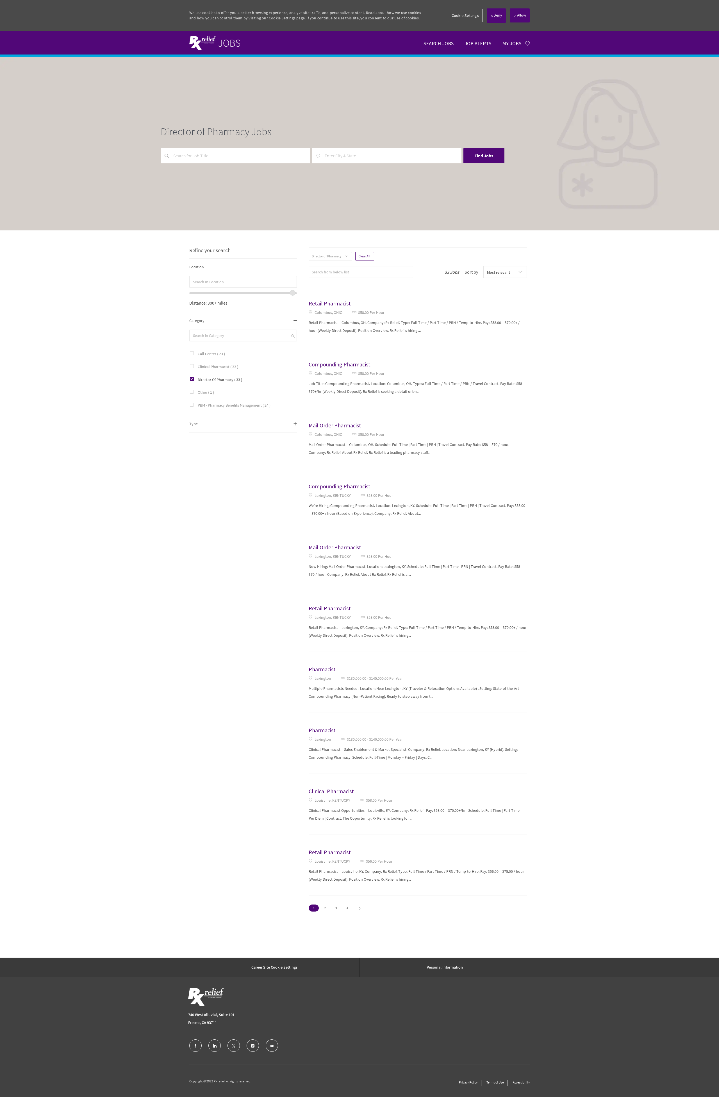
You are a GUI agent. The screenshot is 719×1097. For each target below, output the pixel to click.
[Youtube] (272, 1045)
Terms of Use (495, 1082)
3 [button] (336, 908)
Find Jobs (484, 155)
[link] (214, 42)
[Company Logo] (206, 997)
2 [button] (325, 908)
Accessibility (521, 1082)
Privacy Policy (468, 1082)
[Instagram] (253, 1045)
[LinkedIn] (214, 1045)
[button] (465, 15)
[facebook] (195, 1045)
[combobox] (243, 282)
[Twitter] (233, 1045)
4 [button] (347, 908)
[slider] (292, 293)
